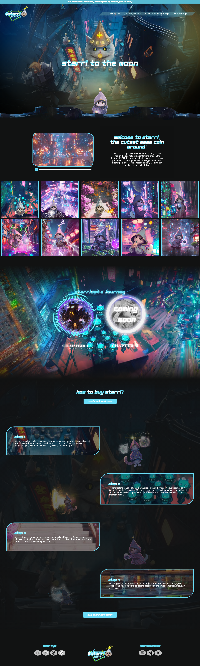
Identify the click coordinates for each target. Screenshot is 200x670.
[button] (100, 401)
